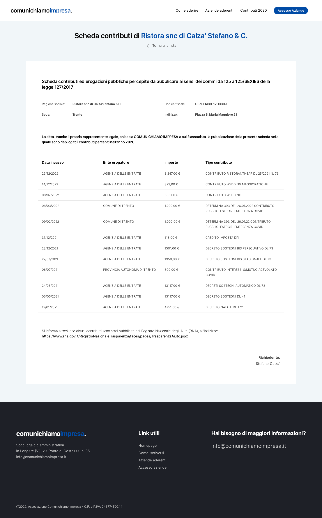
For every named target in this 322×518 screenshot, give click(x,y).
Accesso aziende (291, 10)
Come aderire (187, 10)
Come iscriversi (151, 453)
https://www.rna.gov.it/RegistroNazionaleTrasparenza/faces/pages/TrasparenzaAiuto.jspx (115, 336)
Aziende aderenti (219, 10)
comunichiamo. (51, 433)
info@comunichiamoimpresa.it (248, 446)
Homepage (147, 445)
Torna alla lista (163, 45)
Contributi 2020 (253, 10)
